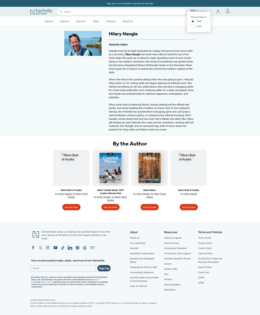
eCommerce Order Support (177, 253)
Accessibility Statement (142, 272)
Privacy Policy (205, 242)
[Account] (218, 11)
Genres (49, 21)
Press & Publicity (138, 285)
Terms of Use (204, 237)
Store (96, 21)
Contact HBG (170, 268)
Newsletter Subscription (142, 253)
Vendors (168, 279)
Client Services (171, 242)
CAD (199, 26)
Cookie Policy (205, 248)
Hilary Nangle (65, 193)
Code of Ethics (205, 253)
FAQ (166, 274)
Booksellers (170, 289)
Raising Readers (172, 284)
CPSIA (201, 277)
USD (199, 21)
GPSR (201, 282)
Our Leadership (137, 242)
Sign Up (104, 268)
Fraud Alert (203, 272)
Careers (168, 263)
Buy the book (71, 207)
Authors (64, 21)
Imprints (110, 21)
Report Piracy (205, 267)
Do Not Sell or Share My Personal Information (210, 260)
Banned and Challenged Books (142, 260)
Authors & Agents (173, 237)
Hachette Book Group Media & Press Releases (144, 279)
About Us (128, 21)
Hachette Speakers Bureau (177, 258)
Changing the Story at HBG (143, 267)
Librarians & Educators (175, 248)
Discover (81, 21)
